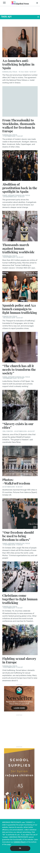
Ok (20, 848)
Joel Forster (7, 431)
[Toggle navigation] (5, 3)
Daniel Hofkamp (8, 195)
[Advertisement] (19, 729)
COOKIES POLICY (20, 842)
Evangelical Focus (9, 72)
